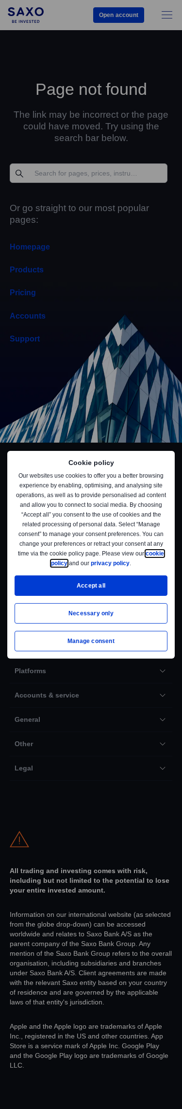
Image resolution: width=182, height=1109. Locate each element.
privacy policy (133, 563)
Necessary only (91, 613)
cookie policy (71, 563)
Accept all (91, 585)
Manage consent (91, 640)
